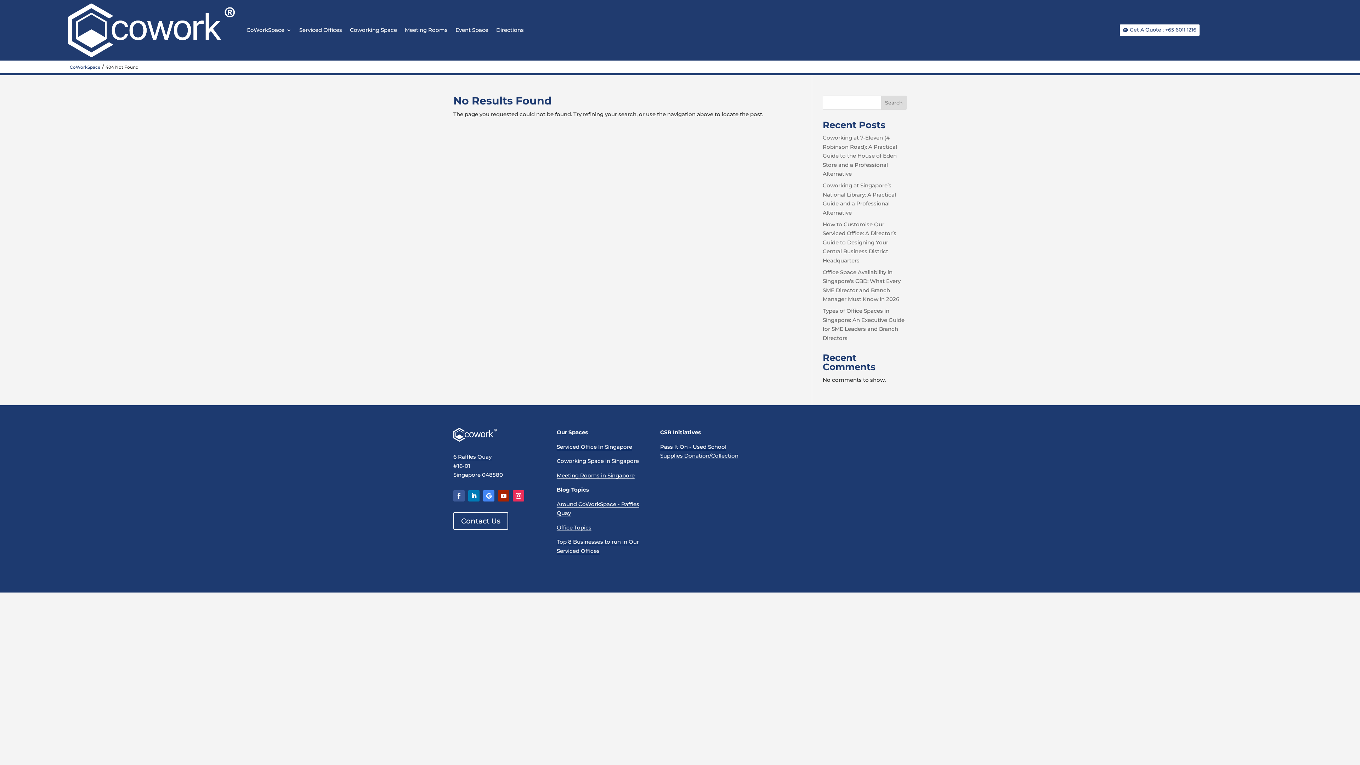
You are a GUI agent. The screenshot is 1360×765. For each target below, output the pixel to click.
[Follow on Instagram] (518, 496)
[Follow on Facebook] (459, 496)
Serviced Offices (320, 30)
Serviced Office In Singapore (594, 446)
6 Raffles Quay (472, 456)
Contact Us (480, 521)
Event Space (471, 30)
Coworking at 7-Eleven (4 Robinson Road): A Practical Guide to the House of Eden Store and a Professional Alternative (860, 155)
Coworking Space (373, 30)
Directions (510, 30)
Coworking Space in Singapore (598, 461)
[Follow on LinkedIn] (474, 496)
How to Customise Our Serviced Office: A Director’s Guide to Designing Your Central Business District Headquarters (859, 242)
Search (894, 103)
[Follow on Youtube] (503, 496)
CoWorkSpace (265, 30)
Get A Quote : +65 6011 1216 (1163, 30)
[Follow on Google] (488, 496)
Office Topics (574, 527)
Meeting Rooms (426, 30)
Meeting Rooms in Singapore (596, 475)
